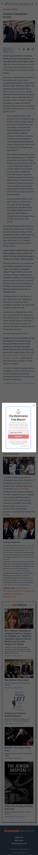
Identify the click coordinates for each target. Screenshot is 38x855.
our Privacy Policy (20, 442)
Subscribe (18, 436)
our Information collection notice (20, 443)
